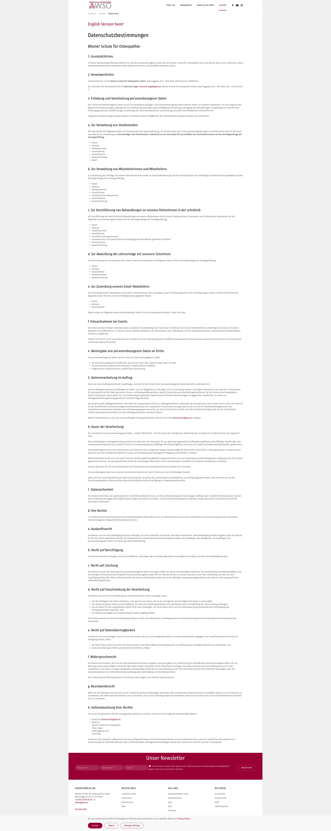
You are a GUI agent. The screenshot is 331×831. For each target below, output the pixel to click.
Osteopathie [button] (186, 5)
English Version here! (105, 24)
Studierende (220, 798)
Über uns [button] (171, 5)
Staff (217, 802)
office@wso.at (81, 802)
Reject (111, 825)
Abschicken (246, 767)
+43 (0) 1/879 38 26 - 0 (85, 799)
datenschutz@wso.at (182, 418)
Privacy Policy (183, 818)
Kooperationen (175, 798)
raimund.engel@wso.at (150, 86)
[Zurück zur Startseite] (100, 5)
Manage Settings (132, 825)
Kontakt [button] (222, 5)
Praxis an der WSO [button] (205, 5)
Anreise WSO (81, 809)
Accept (95, 825)
